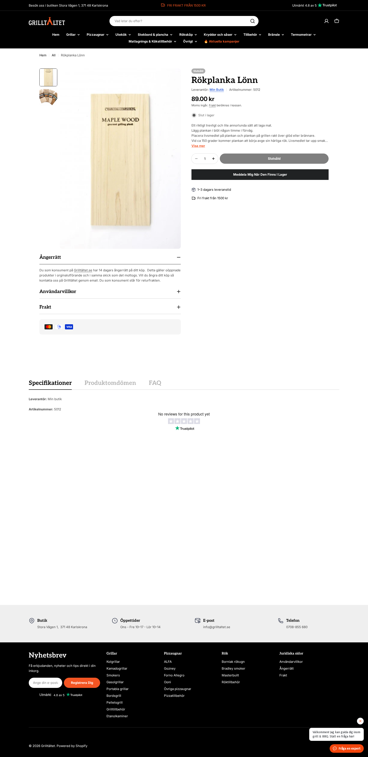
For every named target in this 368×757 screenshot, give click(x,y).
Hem (42, 55)
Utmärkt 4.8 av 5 (304, 5)
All (54, 55)
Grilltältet (48, 746)
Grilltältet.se (83, 270)
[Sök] (252, 21)
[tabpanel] (184, 404)
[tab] (50, 384)
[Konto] (326, 21)
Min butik (217, 90)
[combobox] (184, 21)
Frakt (212, 105)
